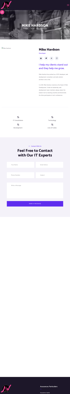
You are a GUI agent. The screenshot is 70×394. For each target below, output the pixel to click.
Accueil (26, 29)
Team (32, 29)
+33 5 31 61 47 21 (10, 13)
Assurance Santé (45, 393)
